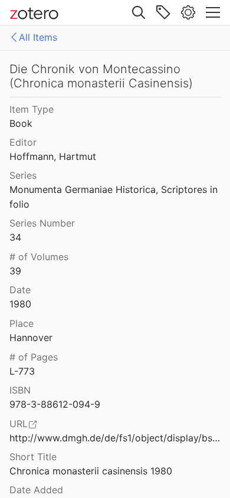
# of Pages (33, 357)
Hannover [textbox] (30, 337)
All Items (38, 37)
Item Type (31, 109)
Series (23, 175)
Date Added (36, 490)
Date (20, 290)
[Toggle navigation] (213, 12)
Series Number (42, 223)
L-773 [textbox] (22, 371)
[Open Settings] (188, 12)
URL (18, 424)
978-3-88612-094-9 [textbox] (54, 404)
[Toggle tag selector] (163, 12)
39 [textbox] (15, 271)
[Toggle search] (138, 12)
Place (21, 323)
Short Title (33, 457)
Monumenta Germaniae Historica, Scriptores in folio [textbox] (115, 197)
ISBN (20, 390)
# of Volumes (38, 257)
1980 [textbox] (20, 304)
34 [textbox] (15, 237)
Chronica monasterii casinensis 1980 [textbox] (90, 471)
